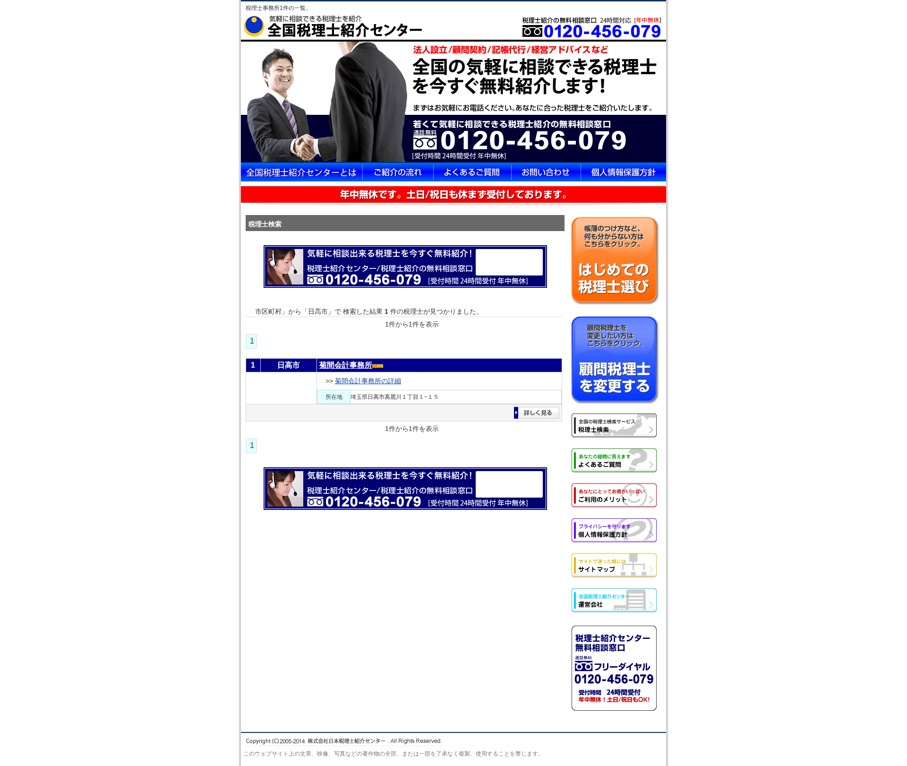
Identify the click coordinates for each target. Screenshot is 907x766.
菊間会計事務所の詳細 (368, 381)
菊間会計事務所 (345, 365)
